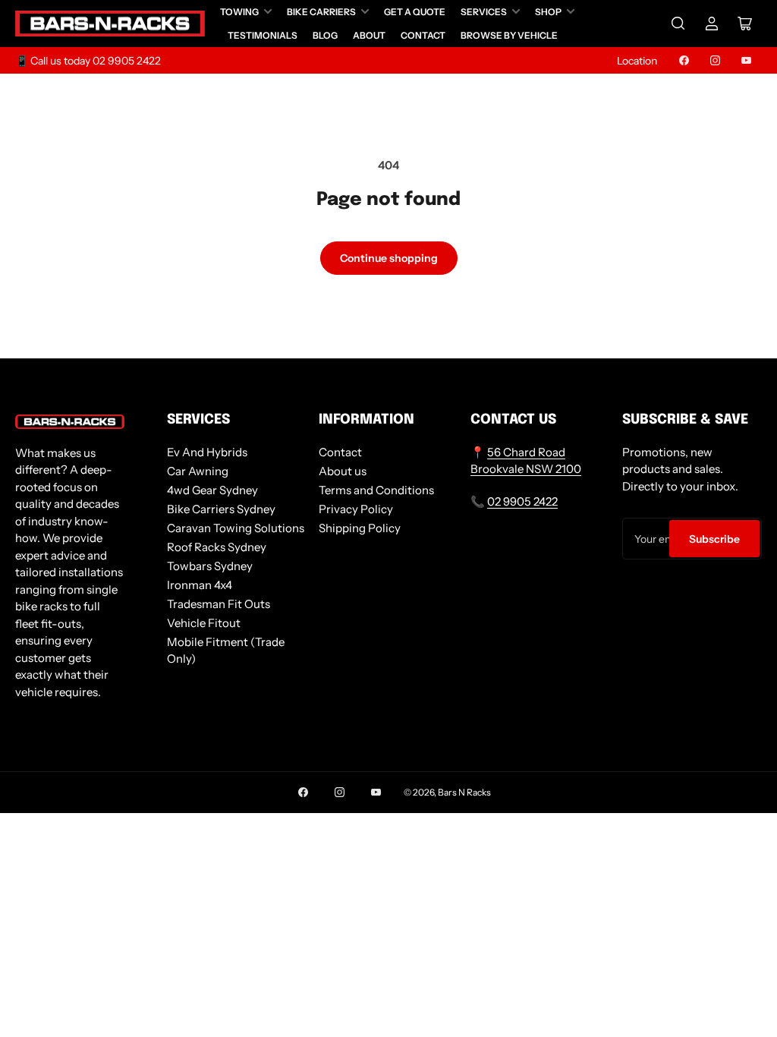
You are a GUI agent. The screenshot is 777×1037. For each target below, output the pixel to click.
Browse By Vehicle (509, 35)
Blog (325, 35)
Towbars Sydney (210, 566)
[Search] (678, 23)
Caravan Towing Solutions (235, 528)
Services (484, 11)
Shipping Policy (360, 528)
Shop (548, 11)
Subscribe (714, 539)
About (369, 35)
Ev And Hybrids (207, 452)
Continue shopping (389, 258)
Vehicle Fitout (204, 623)
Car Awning (197, 471)
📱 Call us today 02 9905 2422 (88, 61)
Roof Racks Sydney (216, 547)
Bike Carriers (321, 11)
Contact (423, 35)
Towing (239, 11)
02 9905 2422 (522, 501)
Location (637, 61)
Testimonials (262, 35)
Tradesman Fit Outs (218, 604)
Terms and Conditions (376, 490)
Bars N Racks (464, 792)
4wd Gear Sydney (212, 490)
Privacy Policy (356, 509)
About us (342, 471)
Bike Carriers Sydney (221, 509)
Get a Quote (414, 11)
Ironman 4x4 (199, 585)
